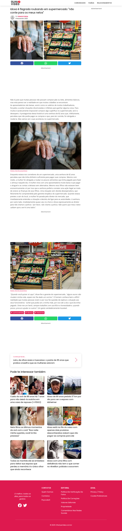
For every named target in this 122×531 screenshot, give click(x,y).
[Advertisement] (46, 82)
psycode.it (46, 500)
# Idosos (29, 312)
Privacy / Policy (97, 492)
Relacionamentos (104, 3)
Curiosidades (79, 3)
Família (91, 3)
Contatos (46, 496)
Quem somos (47, 492)
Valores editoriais (68, 502)
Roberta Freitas (23, 16)
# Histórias (39, 312)
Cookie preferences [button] (99, 496)
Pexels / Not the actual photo (18, 290)
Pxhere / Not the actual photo (18, 171)
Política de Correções (70, 498)
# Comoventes (17, 312)
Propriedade (66, 506)
